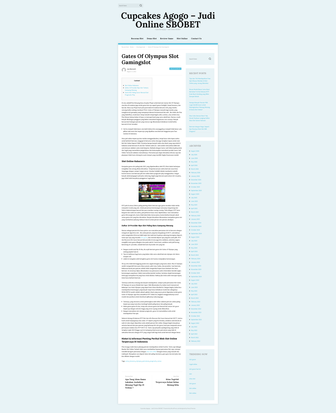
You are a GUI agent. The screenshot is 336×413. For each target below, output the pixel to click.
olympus (139, 361)
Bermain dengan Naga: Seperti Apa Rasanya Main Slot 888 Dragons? (199, 129)
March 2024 (195, 255)
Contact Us (196, 38)
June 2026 (194, 158)
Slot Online (182, 38)
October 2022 (195, 316)
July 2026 (194, 155)
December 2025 (196, 180)
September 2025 (196, 190)
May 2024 (194, 248)
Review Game (166, 38)
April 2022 (194, 334)
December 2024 (196, 223)
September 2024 (196, 233)
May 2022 (194, 330)
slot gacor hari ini (195, 369)
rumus (159, 361)
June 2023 (194, 287)
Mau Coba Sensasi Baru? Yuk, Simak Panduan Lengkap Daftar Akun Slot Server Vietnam (199, 118)
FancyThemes (191, 408)
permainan (145, 361)
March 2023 (195, 298)
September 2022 (196, 320)
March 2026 (195, 169)
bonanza (132, 361)
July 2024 (194, 241)
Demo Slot (152, 38)
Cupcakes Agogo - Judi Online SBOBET (151, 408)
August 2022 (195, 323)
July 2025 (194, 198)
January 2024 (195, 262)
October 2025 (195, 187)
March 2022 (195, 337)
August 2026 (195, 151)
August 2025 (195, 194)
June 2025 (194, 201)
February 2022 (195, 341)
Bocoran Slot (137, 38)
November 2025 (196, 183)
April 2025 (194, 208)
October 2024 (195, 230)
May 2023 (194, 291)
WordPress (174, 408)
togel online (193, 364)
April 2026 (194, 165)
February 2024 (195, 259)
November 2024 (196, 226)
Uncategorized (140, 47)
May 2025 (194, 205)
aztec (127, 361)
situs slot (192, 379)
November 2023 (196, 269)
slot (190, 374)
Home (132, 47)
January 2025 (195, 219)
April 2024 (194, 251)
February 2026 (195, 173)
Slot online (192, 393)
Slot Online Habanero (132, 85)
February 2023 (195, 302)
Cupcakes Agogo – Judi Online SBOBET (168, 20)
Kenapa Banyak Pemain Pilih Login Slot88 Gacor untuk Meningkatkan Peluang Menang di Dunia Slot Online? (199, 106)
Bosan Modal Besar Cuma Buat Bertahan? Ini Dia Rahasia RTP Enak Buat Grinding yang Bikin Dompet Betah (199, 92)
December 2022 (196, 309)
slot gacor (144, 237)
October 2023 (195, 273)
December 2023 (196, 266)
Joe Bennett (131, 69)
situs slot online (151, 352)
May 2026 (194, 162)
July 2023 (194, 284)
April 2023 (194, 294)
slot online (192, 388)
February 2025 (195, 216)
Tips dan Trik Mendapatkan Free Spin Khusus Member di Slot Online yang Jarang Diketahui (199, 80)
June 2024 (194, 244)
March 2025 (195, 212)
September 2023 (196, 277)
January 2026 (195, 176)
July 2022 (194, 327)
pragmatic (153, 361)
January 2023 (195, 305)
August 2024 (195, 237)
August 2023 (195, 280)
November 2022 (196, 312)
